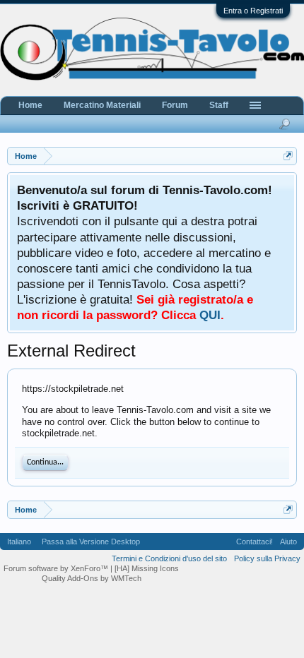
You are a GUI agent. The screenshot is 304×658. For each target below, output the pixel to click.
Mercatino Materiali (102, 105)
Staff (218, 105)
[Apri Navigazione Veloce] (288, 155)
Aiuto (288, 541)
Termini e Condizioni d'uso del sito (169, 558)
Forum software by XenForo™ (57, 568)
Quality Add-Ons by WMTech (91, 578)
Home (30, 105)
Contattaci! (254, 541)
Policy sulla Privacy (267, 558)
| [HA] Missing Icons (144, 568)
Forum (175, 105)
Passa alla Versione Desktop (91, 541)
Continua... (45, 462)
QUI (210, 315)
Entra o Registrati (253, 10)
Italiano (19, 541)
